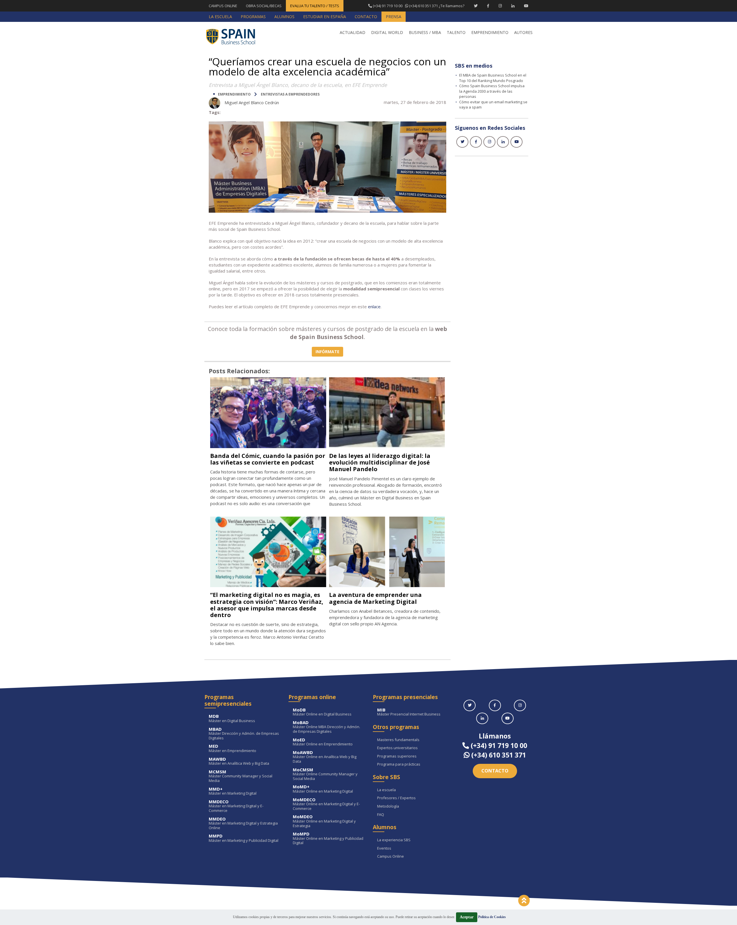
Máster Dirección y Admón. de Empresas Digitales (244, 734)
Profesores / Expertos (396, 798)
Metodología (388, 806)
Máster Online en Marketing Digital (323, 789)
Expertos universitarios (397, 748)
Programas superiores (397, 756)
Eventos (384, 848)
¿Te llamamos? (418, 5)
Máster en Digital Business (232, 718)
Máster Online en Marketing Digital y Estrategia (324, 821)
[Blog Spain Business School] (234, 36)
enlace (374, 306)
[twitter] (462, 142)
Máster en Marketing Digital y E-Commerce (236, 806)
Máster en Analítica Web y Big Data (239, 761)
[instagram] (489, 142)
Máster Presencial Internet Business (408, 712)
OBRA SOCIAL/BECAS (264, 5)
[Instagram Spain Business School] (500, 6)
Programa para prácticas (398, 764)
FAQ (380, 814)
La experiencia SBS (394, 840)
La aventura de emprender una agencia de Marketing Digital (375, 598)
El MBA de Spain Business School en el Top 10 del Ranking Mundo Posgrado (492, 78)
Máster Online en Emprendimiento (323, 742)
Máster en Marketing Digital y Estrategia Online (243, 823)
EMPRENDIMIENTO (234, 94)
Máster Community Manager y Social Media (240, 776)
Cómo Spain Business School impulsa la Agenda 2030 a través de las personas (492, 91)
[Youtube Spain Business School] (526, 6)
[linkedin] (503, 142)
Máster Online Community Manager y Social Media (325, 774)
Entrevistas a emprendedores (290, 94)
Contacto (494, 771)
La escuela (386, 790)
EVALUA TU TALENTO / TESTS (314, 5)
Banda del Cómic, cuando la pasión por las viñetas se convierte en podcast (267, 459)
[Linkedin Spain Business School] (513, 6)
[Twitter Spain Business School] (476, 6)
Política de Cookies (492, 917)
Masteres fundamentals (398, 740)
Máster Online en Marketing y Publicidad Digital (328, 838)
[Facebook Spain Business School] (488, 6)
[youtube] (516, 142)
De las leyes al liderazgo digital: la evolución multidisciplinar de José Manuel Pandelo (379, 462)
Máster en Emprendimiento (232, 748)
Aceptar (467, 917)
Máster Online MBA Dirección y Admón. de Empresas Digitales (326, 727)
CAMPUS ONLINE (223, 5)
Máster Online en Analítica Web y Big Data (324, 757)
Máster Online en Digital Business (322, 712)
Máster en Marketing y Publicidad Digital (243, 838)
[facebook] (476, 142)
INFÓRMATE (327, 351)
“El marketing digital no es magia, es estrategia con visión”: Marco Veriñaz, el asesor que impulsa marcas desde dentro (266, 604)
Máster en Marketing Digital (233, 791)
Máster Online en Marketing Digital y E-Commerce (326, 804)
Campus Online (390, 856)
